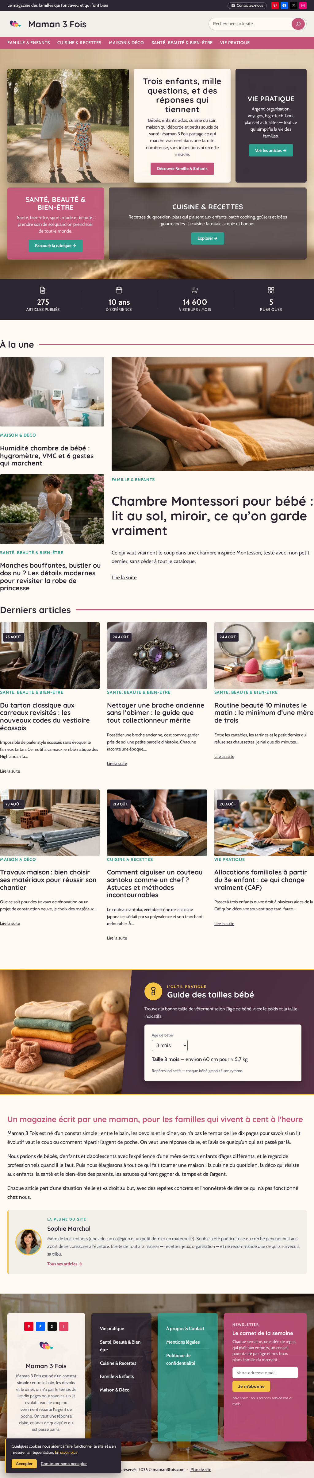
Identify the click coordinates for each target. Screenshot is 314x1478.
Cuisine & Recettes (130, 859)
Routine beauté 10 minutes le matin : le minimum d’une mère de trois (264, 712)
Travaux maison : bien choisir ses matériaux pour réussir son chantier (48, 879)
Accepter (24, 1463)
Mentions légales (183, 1342)
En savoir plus (66, 1452)
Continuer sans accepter (64, 1463)
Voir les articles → (271, 150)
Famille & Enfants (133, 479)
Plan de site (200, 1469)
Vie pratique (229, 859)
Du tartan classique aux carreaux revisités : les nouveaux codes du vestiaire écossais (45, 716)
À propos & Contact (185, 1328)
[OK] (298, 24)
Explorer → (207, 238)
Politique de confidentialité (180, 1359)
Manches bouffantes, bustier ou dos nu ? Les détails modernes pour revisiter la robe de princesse (50, 576)
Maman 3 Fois (57, 23)
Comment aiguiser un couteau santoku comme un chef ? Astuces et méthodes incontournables (155, 883)
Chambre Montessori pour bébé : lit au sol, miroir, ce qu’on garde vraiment (212, 516)
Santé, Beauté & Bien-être (31, 552)
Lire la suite (124, 577)
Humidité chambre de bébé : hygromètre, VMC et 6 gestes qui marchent (47, 455)
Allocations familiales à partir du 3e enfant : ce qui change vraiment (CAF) (260, 879)
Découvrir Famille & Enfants (182, 168)
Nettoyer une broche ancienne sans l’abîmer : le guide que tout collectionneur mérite (156, 712)
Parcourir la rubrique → (55, 245)
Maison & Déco (18, 435)
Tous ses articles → (64, 1264)
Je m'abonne (251, 1386)
